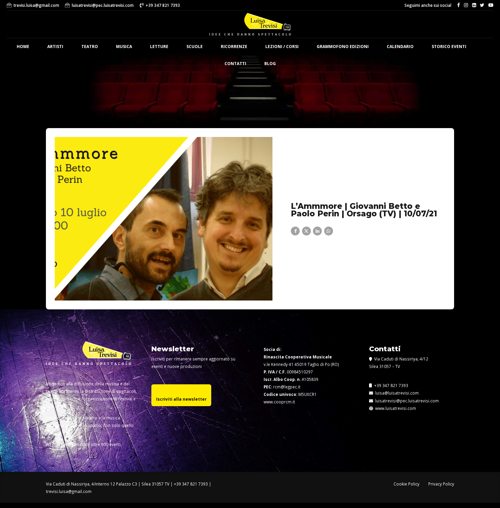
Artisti (55, 46)
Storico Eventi (449, 46)
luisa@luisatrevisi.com (396, 393)
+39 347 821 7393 (390, 385)
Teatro (89, 46)
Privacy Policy (441, 484)
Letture (159, 46)
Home (23, 46)
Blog (270, 63)
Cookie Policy (406, 484)
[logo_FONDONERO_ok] (88, 358)
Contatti (235, 63)
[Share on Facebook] (295, 231)
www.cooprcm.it (279, 401)
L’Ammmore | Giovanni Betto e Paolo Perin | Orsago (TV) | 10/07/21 (364, 210)
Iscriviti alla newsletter (181, 399)
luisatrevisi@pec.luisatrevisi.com (406, 400)
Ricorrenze (234, 46)
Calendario (400, 46)
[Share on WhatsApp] (328, 231)
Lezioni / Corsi (282, 46)
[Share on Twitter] (306, 231)
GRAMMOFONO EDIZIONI (343, 46)
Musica (124, 46)
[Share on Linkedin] (317, 231)
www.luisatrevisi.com (395, 408)
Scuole (194, 46)
